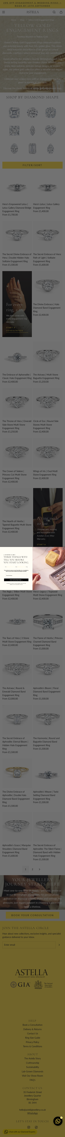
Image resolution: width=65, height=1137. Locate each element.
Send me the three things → (16, 579)
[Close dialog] (64, 548)
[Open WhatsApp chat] (57, 1121)
